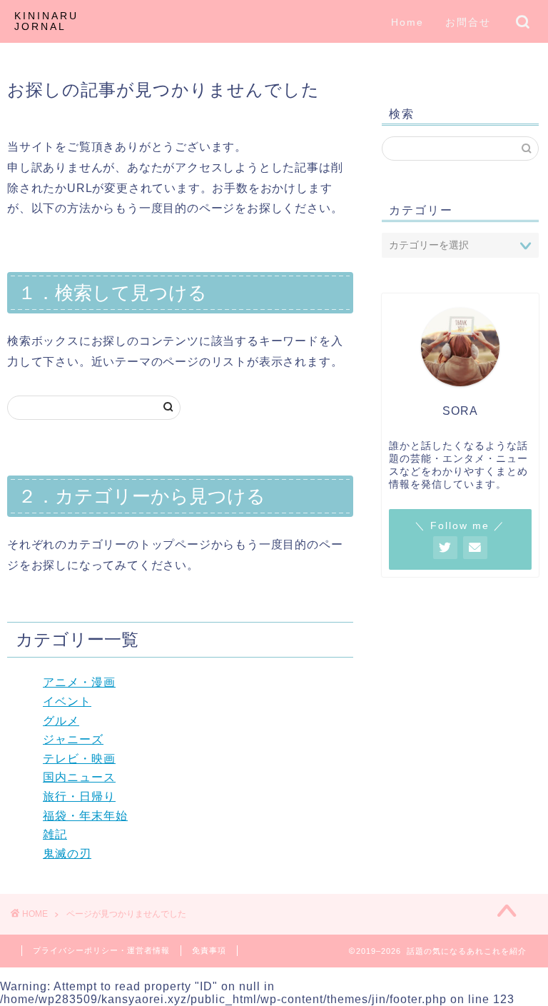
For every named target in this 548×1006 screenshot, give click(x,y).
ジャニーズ (73, 739)
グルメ (61, 721)
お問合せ (468, 22)
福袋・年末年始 (85, 816)
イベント (67, 701)
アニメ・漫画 (79, 682)
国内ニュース (79, 777)
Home (407, 22)
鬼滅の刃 (67, 853)
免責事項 (209, 950)
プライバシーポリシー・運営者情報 (101, 950)
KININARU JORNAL (46, 21)
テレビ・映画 (79, 759)
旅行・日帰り (79, 796)
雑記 (55, 834)
